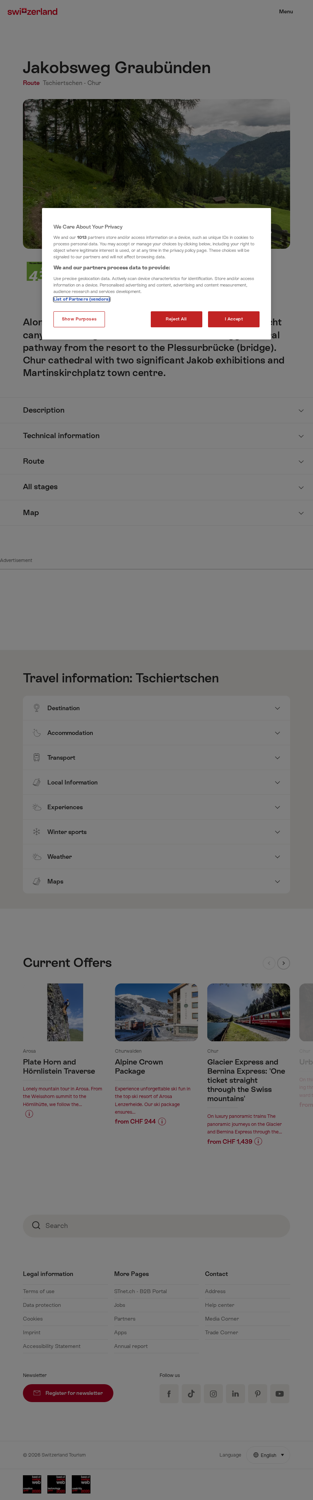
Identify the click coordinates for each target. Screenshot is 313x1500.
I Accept (234, 319)
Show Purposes (79, 319)
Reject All (176, 319)
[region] (156, 274)
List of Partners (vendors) (81, 299)
